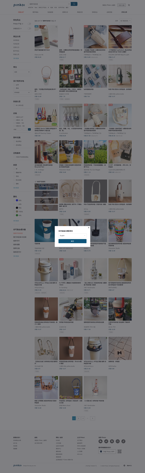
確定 (72, 241)
